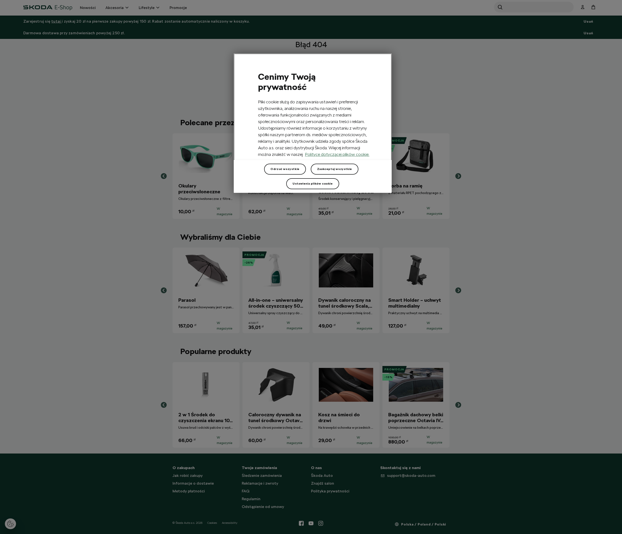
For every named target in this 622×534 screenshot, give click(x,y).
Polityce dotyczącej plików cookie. (337, 154)
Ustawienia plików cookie (313, 183)
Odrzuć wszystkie (285, 169)
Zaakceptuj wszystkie (334, 169)
